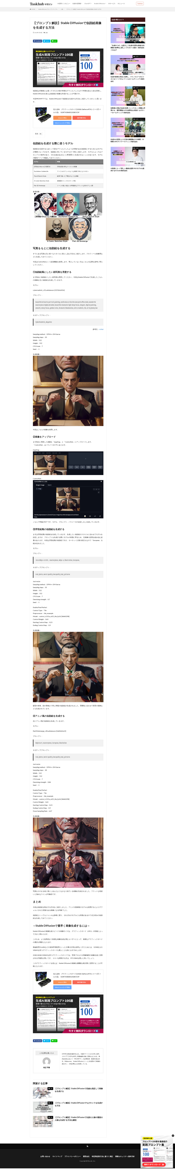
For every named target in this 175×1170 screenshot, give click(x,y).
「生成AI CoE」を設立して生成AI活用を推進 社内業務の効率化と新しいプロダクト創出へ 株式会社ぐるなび (127, 47)
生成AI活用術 (77, 3)
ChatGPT (87, 3)
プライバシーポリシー (73, 1156)
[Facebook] (37, 41)
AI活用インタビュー (63, 3)
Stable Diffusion (99, 3)
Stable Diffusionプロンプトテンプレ (48, 9)
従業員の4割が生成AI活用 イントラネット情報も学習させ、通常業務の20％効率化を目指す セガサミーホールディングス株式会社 (128, 110)
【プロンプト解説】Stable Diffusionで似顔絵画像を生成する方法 (83, 9)
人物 (62, 9)
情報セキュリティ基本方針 (125, 1156)
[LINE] (54, 41)
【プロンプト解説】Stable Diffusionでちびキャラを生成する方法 (79, 1104)
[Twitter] (46, 41)
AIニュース (121, 3)
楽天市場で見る (81, 118)
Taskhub (140, 3)
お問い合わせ (45, 1156)
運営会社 (86, 1156)
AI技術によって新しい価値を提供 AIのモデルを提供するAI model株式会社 (127, 169)
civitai (101, 329)
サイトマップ (57, 1156)
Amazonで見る (62, 118)
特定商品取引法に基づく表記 (102, 1156)
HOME (33, 9)
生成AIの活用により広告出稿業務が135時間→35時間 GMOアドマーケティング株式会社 (127, 140)
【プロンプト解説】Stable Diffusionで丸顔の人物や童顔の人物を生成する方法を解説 (79, 1118)
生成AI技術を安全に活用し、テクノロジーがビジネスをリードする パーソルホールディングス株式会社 (127, 79)
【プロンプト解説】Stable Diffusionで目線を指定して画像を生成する (79, 1089)
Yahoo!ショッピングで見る (62, 123)
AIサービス (111, 3)
